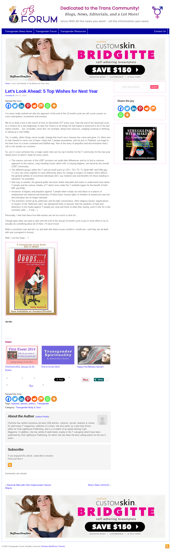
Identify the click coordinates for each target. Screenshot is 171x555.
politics (32, 403)
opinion (24, 403)
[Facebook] (8, 106)
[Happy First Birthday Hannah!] (93, 355)
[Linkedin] (21, 106)
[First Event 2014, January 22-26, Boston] (21, 355)
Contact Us (160, 31)
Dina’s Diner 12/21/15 (98, 485)
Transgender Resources (73, 31)
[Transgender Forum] (84, 23)
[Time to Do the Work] (57, 355)
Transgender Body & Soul (28, 407)
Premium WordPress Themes (53, 546)
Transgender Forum (46, 31)
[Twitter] (15, 106)
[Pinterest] (28, 106)
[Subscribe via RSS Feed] (10, 465)
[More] (54, 106)
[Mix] (41, 106)
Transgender (43, 403)
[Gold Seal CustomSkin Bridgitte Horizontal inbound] (85, 81)
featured (15, 403)
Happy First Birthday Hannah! (90, 366)
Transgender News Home (18, 31)
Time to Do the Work (50, 366)
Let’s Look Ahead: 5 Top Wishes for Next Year (51, 91)
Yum (31, 386)
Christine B (9, 95)
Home (7, 83)
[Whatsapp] (47, 106)
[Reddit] (34, 106)
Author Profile (42, 417)
